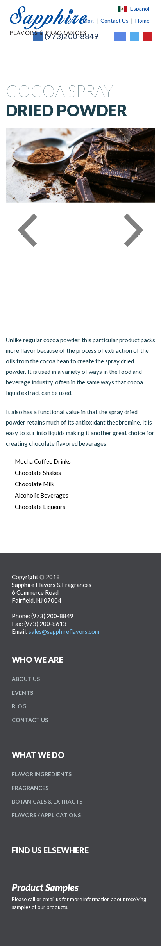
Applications (46, 815)
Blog (19, 706)
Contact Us (30, 720)
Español (139, 8)
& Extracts (47, 801)
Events (22, 692)
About (26, 679)
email (49, 899)
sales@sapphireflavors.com (64, 631)
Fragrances (30, 787)
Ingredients (42, 774)
